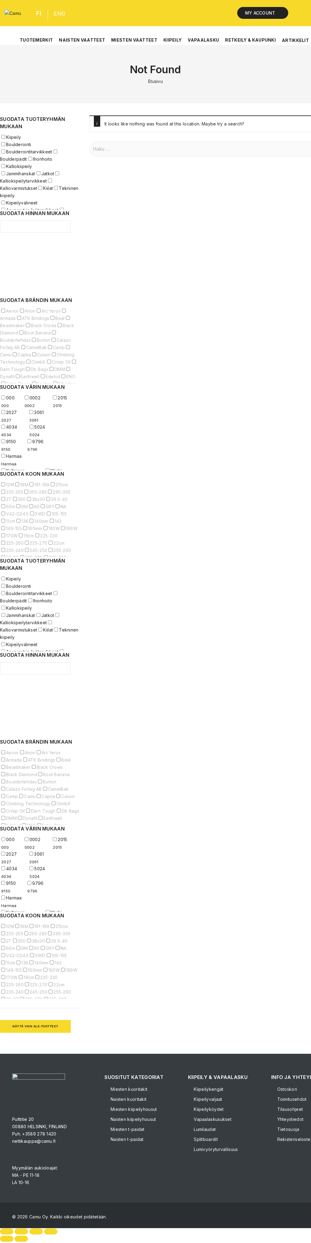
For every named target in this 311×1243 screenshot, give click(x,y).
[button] (36, 37)
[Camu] (13, 13)
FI (38, 13)
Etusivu (155, 81)
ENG (59, 13)
